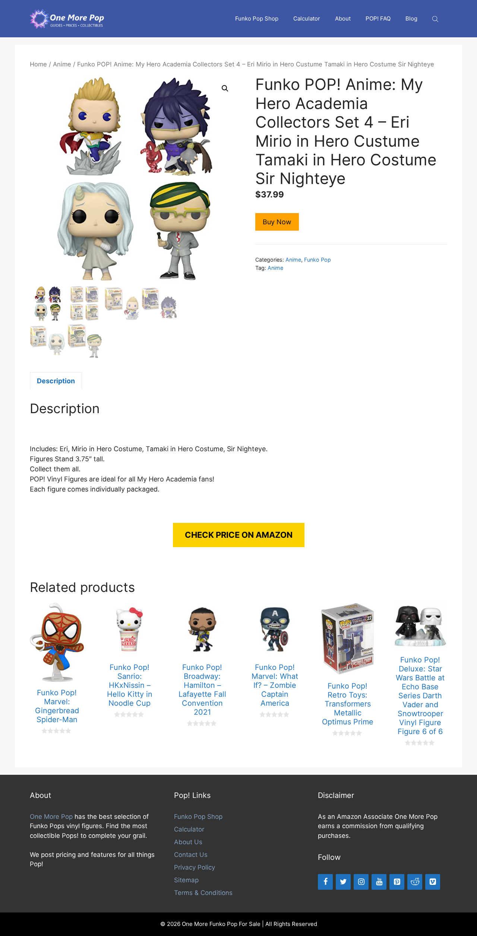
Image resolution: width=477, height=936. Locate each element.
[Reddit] (414, 882)
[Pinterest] (396, 882)
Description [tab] (56, 381)
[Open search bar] (436, 19)
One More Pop (51, 816)
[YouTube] (379, 882)
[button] (225, 88)
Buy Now (277, 222)
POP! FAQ (378, 18)
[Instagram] (361, 882)
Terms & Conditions (203, 892)
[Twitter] (343, 882)
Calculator (306, 18)
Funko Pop (317, 259)
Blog (411, 18)
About (343, 18)
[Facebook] (325, 882)
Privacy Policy (194, 867)
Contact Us (191, 854)
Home (38, 64)
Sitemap (186, 880)
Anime (62, 64)
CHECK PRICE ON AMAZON (239, 535)
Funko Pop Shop (256, 18)
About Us (188, 842)
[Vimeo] (432, 882)
